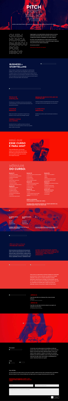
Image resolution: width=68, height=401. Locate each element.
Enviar (56, 397)
